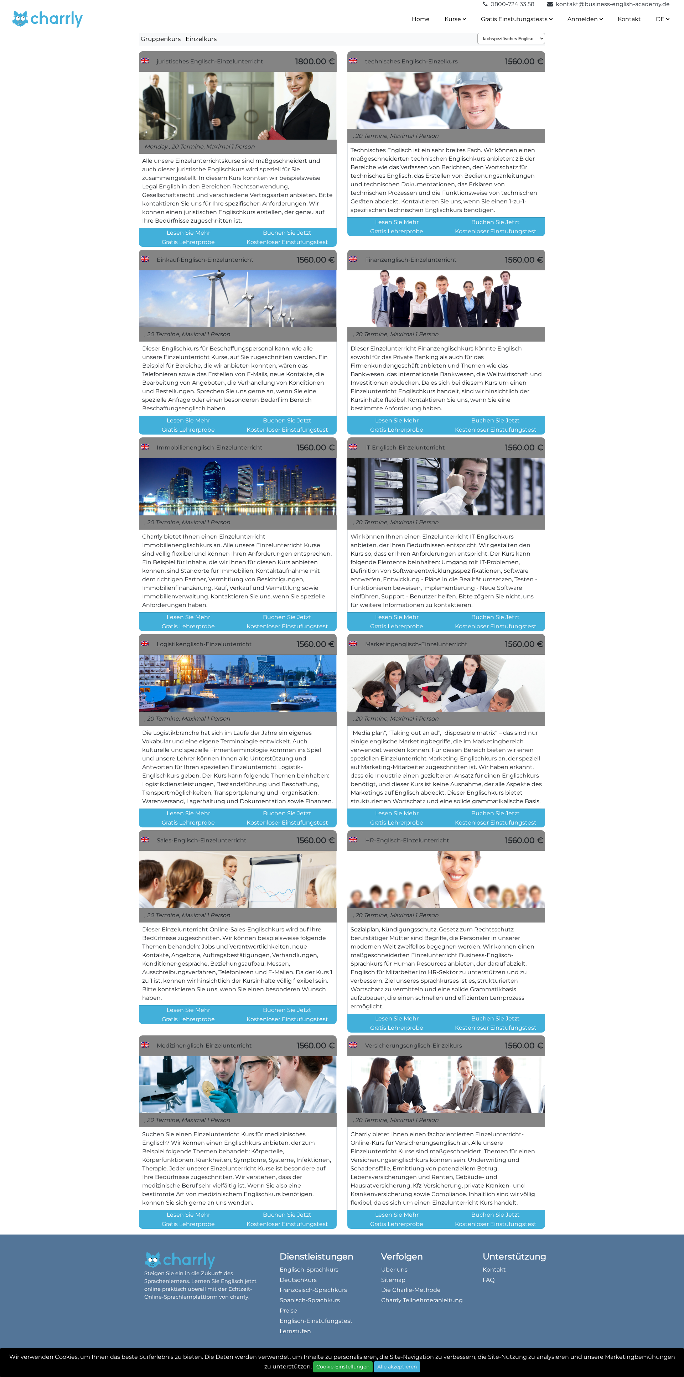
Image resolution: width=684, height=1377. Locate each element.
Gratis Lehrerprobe (188, 242)
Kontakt (629, 19)
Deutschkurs (298, 1280)
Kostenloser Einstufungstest (287, 242)
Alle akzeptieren (397, 1366)
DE (661, 19)
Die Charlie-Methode (411, 1290)
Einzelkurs (201, 38)
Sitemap (393, 1280)
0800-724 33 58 (512, 4)
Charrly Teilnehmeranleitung (422, 1300)
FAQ (488, 1280)
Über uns (394, 1269)
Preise (288, 1310)
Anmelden (583, 19)
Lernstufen (295, 1331)
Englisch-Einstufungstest (316, 1321)
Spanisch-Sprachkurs (310, 1300)
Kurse (453, 19)
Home (421, 19)
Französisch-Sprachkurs (313, 1290)
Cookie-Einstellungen (342, 1366)
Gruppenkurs (161, 38)
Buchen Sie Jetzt (287, 232)
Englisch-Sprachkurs (309, 1269)
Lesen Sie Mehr (188, 232)
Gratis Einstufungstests (515, 19)
